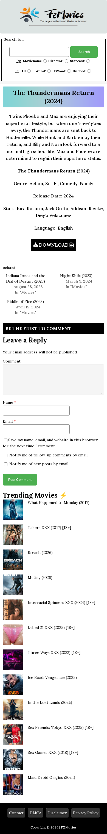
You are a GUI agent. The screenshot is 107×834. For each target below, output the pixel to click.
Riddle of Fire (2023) (25, 301)
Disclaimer (57, 812)
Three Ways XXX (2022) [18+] (54, 652)
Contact (16, 812)
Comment (12, 361)
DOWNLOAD (54, 245)
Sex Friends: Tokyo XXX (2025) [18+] (61, 727)
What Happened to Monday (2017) (58, 502)
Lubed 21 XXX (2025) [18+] (51, 627)
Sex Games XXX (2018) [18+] (53, 752)
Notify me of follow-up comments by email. (48, 455)
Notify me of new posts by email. (39, 463)
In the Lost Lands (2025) (50, 702)
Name (8, 402)
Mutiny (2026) (40, 577)
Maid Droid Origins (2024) (51, 777)
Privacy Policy (85, 812)
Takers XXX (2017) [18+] (49, 527)
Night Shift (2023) (76, 275)
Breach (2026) (40, 552)
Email (8, 421)
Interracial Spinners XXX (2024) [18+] (61, 602)
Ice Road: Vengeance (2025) (52, 677)
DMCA (35, 812)
